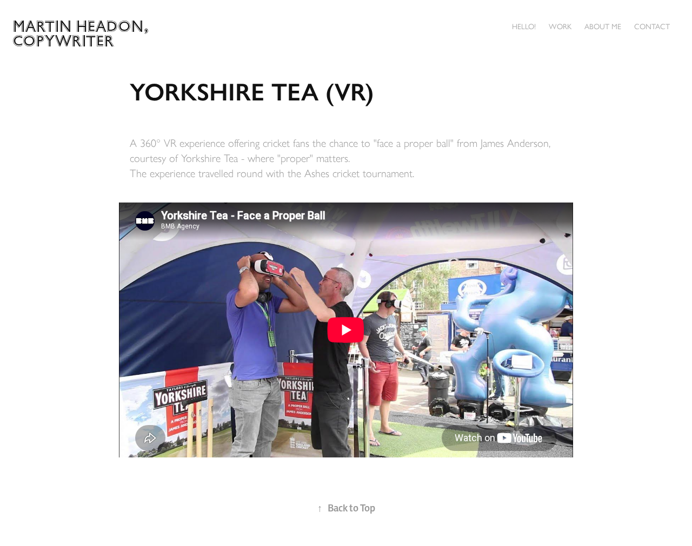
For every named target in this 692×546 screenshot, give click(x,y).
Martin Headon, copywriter (82, 34)
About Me (602, 26)
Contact (652, 26)
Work (560, 26)
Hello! (524, 26)
